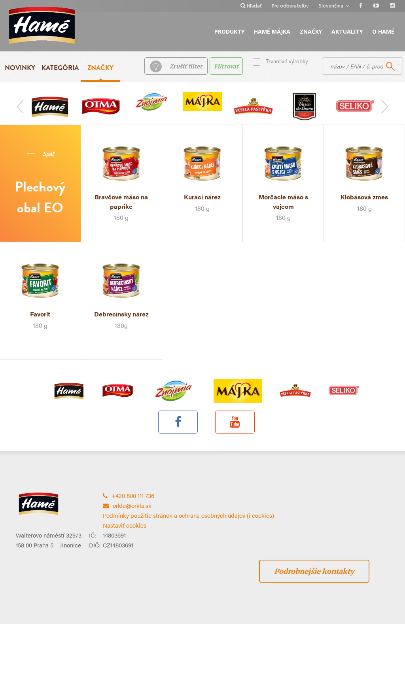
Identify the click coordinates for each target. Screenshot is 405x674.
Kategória (60, 68)
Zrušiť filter (186, 66)
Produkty (229, 31)
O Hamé (383, 31)
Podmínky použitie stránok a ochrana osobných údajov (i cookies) (188, 515)
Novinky (20, 68)
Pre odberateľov (290, 6)
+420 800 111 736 (133, 495)
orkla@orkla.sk (132, 505)
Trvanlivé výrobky (287, 61)
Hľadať (254, 6)
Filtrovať (226, 66)
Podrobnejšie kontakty (314, 571)
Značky (311, 31)
